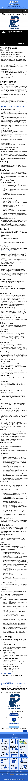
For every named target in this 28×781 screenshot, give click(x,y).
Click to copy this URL (14, 726)
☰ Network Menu (14, 737)
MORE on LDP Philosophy (6, 673)
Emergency (9, 11)
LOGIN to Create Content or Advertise (14, 771)
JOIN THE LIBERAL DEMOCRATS (8, 678)
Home (2, 11)
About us (21, 776)
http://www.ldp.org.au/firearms (7, 250)
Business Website (14, 714)
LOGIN (25, 730)
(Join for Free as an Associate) (7, 680)
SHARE (14, 719)
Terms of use (8, 776)
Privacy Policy (15, 776)
